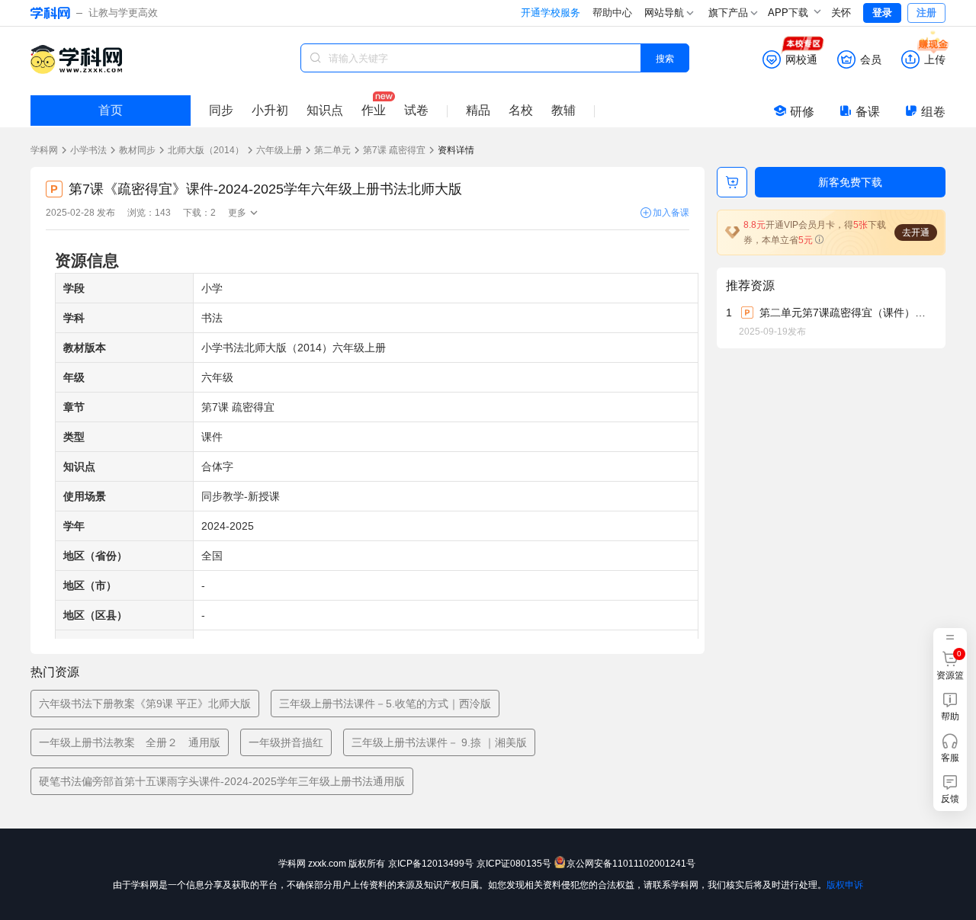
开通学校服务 (550, 12)
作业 (373, 110)
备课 (868, 111)
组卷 (933, 111)
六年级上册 (279, 150)
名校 (521, 110)
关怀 (841, 12)
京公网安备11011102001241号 (631, 863)
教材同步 (137, 150)
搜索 (665, 57)
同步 (221, 110)
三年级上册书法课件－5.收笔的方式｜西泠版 (385, 703)
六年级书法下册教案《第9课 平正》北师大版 (145, 703)
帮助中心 (612, 12)
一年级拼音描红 (286, 742)
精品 (478, 110)
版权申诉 (845, 885)
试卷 (416, 110)
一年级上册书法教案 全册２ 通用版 (129, 742)
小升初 (270, 110)
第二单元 (332, 150)
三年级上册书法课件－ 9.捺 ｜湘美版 (439, 742)
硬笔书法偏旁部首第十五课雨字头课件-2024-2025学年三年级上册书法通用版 (222, 781)
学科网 (44, 150)
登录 (882, 12)
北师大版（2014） (206, 150)
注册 (926, 12)
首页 (110, 110)
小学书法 (88, 150)
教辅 (563, 110)
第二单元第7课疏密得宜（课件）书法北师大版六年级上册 (847, 312)
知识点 (325, 110)
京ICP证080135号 (514, 863)
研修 (802, 111)
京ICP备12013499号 (431, 863)
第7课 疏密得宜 (394, 150)
